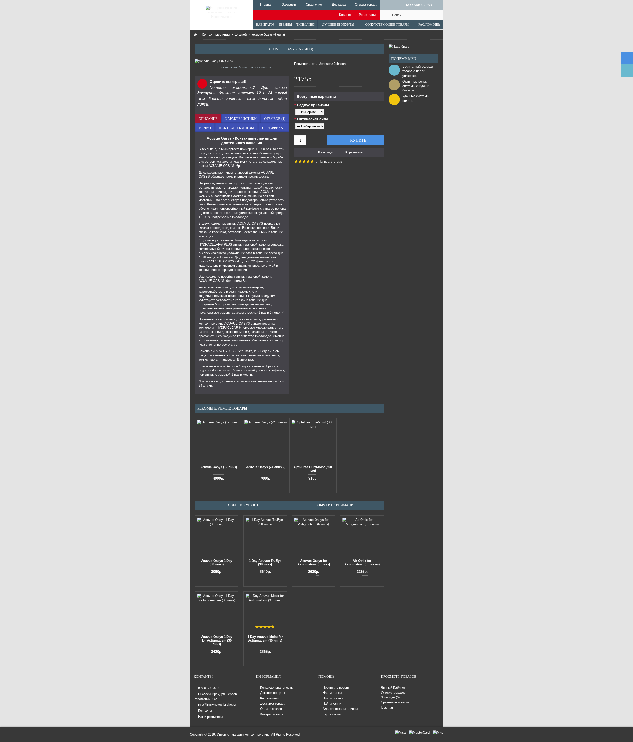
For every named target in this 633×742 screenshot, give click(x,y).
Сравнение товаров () (397, 702)
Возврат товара (271, 714)
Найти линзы (332, 693)
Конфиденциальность (276, 687)
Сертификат (273, 128)
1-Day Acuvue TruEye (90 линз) (265, 562)
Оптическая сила (312, 119)
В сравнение (354, 152)
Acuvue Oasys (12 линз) (218, 467)
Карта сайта (332, 714)
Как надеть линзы (236, 128)
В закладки (326, 152)
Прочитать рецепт (336, 687)
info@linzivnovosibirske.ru (217, 704)
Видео (205, 128)
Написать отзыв (330, 161)
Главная (387, 707)
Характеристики (241, 119)
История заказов (393, 692)
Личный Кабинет (393, 687)
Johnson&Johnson (332, 63)
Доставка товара (272, 703)
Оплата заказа (271, 709)
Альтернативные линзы (340, 709)
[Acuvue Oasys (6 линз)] (242, 61)
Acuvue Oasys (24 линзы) (265, 467)
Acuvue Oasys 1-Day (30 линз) (216, 562)
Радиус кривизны (313, 105)
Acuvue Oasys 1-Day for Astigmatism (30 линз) (216, 640)
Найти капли (332, 703)
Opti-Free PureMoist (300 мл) (313, 468)
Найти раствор (333, 698)
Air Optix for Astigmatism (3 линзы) (362, 562)
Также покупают (242, 505)
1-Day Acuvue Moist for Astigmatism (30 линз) (265, 638)
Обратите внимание (336, 505)
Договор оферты (272, 693)
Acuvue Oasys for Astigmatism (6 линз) (313, 562)
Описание (208, 119)
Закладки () (390, 697)
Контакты (205, 710)
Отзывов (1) (275, 119)
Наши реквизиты (210, 716)
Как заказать (269, 698)
